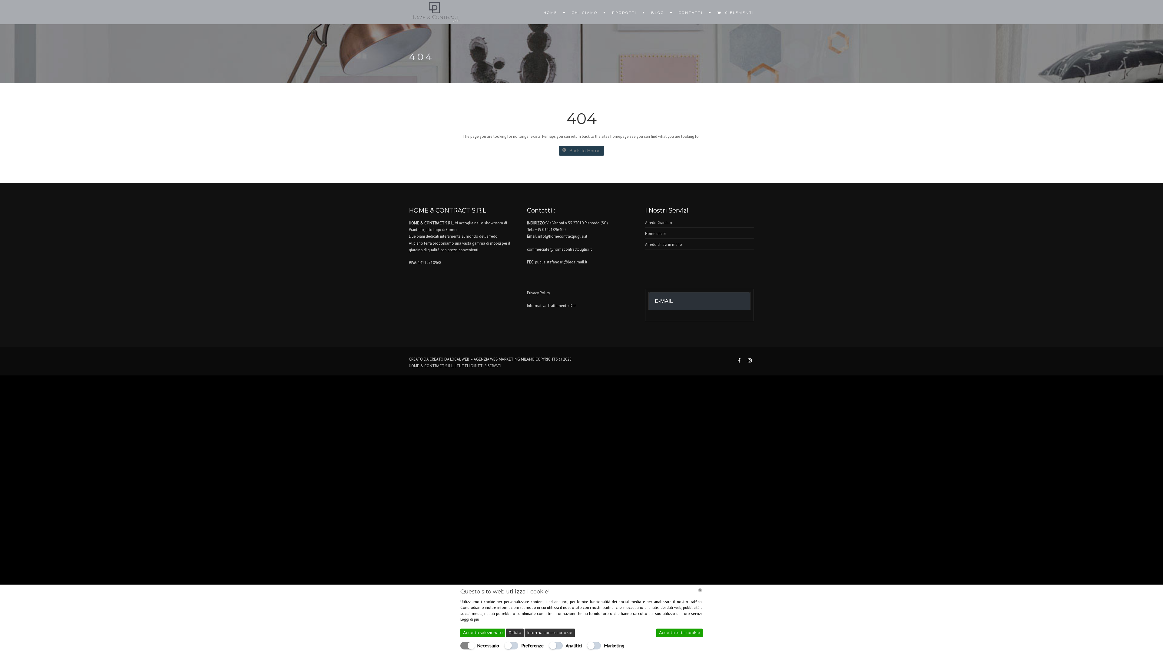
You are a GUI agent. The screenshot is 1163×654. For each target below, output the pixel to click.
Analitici (574, 645)
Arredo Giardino (658, 222)
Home (550, 13)
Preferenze (532, 645)
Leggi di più (469, 619)
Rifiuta (515, 632)
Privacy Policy (538, 293)
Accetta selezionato (483, 632)
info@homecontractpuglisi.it (562, 236)
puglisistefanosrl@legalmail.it (561, 262)
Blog (657, 13)
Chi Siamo (585, 13)
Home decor (655, 233)
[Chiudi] (700, 590)
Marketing (614, 645)
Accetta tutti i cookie (679, 632)
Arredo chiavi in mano (663, 244)
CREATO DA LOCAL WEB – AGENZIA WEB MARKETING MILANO (482, 359)
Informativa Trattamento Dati (552, 305)
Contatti (691, 13)
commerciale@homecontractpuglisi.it (559, 249)
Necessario (488, 645)
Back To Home (585, 151)
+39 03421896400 (550, 229)
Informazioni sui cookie (549, 632)
